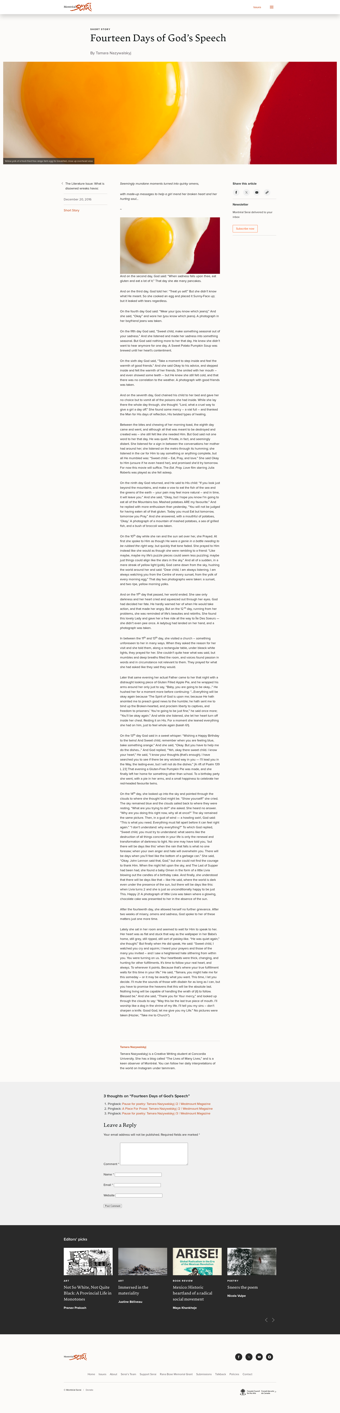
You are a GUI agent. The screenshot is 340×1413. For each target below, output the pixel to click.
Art (66, 1280)
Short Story (100, 29)
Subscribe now (245, 229)
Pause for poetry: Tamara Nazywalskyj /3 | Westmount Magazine (166, 1113)
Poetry (233, 1280)
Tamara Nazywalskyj (133, 1047)
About (113, 1374)
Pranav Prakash (75, 1307)
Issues (257, 7)
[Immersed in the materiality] (142, 1261)
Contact (247, 1374)
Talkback (220, 1374)
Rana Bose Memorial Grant (176, 1374)
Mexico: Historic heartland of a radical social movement (192, 1293)
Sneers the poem (242, 1287)
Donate (89, 1390)
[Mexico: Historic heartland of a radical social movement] (197, 1261)
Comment (111, 1164)
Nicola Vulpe (236, 1295)
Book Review (183, 1280)
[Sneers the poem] (251, 1261)
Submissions (204, 1374)
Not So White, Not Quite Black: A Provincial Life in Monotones (88, 1293)
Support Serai (148, 1374)
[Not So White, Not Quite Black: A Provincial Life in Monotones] (88, 1261)
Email (108, 1185)
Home (91, 1374)
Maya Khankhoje (185, 1307)
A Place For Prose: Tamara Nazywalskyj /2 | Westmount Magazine (167, 1108)
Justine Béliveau (130, 1301)
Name (109, 1174)
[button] (271, 7)
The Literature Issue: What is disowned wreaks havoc (84, 186)
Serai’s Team (128, 1374)
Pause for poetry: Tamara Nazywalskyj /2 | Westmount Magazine (166, 1104)
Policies (234, 1374)
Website (109, 1195)
